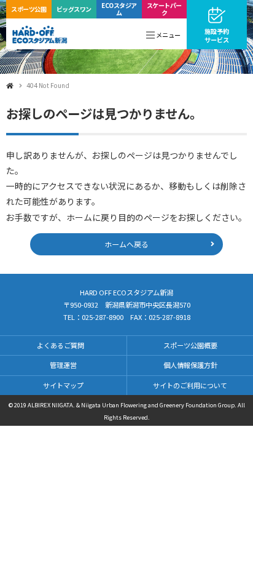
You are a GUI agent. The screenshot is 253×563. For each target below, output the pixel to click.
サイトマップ (63, 385)
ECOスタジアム (119, 9)
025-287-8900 (102, 317)
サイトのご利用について (190, 385)
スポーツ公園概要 (190, 345)
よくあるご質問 (60, 345)
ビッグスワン (73, 9)
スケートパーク (164, 9)
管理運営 (63, 365)
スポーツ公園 (28, 9)
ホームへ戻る (126, 244)
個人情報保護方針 (190, 365)
